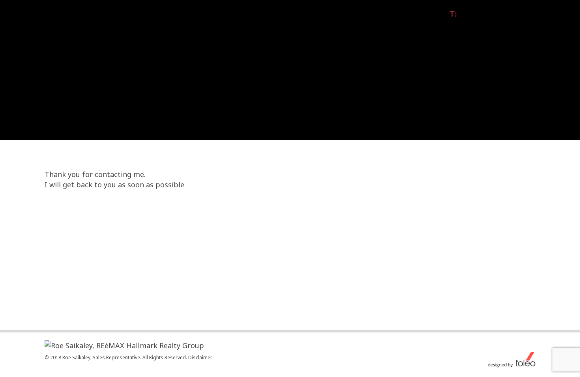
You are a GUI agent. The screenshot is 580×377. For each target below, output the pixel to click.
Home (287, 27)
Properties (322, 27)
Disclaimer (199, 357)
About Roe (367, 27)
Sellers (406, 27)
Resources (476, 27)
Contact (517, 27)
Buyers (439, 27)
